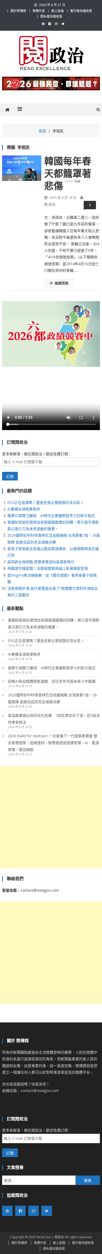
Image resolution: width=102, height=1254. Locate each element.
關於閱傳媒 (18, 11)
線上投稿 (57, 11)
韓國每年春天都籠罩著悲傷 (67, 174)
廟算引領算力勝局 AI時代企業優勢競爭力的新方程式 (51, 515)
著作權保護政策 (81, 11)
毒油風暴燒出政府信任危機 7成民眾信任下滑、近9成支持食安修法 (54, 719)
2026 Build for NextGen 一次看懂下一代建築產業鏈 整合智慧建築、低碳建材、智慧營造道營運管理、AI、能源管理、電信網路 (53, 742)
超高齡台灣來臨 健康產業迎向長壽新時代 (40, 561)
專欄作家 (38, 11)
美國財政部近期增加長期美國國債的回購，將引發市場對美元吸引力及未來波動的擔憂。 (53, 623)
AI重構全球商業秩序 (23, 508)
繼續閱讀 (61, 283)
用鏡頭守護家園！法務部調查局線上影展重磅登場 (47, 568)
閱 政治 (49, 204)
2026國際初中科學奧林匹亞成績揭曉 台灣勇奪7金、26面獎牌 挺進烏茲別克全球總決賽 (52, 698)
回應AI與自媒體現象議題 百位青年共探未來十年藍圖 (51, 681)
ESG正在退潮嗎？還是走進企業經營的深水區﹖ (45, 502)
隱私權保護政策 (51, 16)
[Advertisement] (51, 817)
